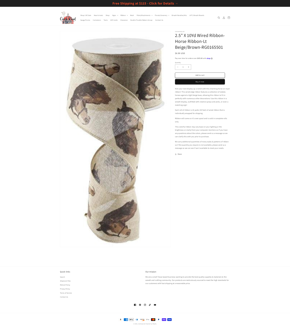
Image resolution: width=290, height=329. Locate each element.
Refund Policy (65, 285)
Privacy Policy (65, 289)
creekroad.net (141, 324)
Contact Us (64, 297)
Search (62, 277)
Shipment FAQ (65, 281)
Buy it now (200, 81)
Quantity (178, 62)
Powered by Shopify (151, 324)
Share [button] (180, 154)
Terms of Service (66, 293)
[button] (115, 15)
